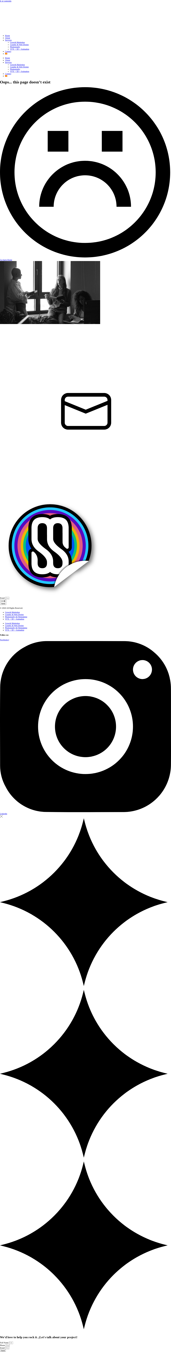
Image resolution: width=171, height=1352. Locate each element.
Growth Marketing (17, 42)
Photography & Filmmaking (16, 617)
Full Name (4, 1343)
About (7, 38)
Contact (8, 51)
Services (8, 40)
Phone (3, 1345)
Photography (15, 47)
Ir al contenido (5, 1)
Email (2, 598)
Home (7, 36)
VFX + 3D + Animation (19, 49)
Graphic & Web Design (19, 45)
